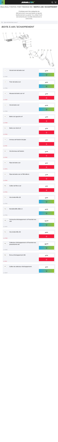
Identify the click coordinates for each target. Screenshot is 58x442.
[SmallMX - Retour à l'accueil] (28, 2)
